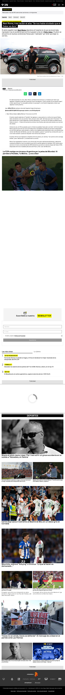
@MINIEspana (18, 110)
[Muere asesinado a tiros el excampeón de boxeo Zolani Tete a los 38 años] (17, 651)
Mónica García (5, 1)
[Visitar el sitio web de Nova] (25, 679)
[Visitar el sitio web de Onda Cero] (46, 679)
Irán (34, 1)
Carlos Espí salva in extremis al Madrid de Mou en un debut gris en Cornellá (31, 523)
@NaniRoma (11, 108)
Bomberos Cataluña (40, 1)
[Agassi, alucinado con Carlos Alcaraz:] (48, 470)
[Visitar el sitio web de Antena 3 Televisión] (5, 679)
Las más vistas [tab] (7, 352)
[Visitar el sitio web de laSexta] (12, 679)
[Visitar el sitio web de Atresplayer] (29, 683)
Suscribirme (32, 340)
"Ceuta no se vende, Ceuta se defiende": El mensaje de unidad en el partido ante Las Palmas (31, 637)
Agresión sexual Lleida (50, 1)
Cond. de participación (42, 691)
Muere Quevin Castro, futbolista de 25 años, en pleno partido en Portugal (15, 589)
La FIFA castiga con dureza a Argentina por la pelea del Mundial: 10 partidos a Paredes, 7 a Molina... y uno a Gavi (30, 152)
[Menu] (63, 5)
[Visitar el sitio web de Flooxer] (37, 683)
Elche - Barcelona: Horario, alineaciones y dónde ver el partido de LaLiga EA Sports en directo (46, 589)
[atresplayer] (59, 4)
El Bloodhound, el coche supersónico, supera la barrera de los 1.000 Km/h (27, 374)
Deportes (32, 416)
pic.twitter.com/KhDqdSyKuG (31, 110)
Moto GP (23, 17)
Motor (10, 17)
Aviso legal (13, 691)
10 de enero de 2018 (31, 114)
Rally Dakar (48, 32)
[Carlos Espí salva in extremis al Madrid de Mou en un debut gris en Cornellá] (32, 503)
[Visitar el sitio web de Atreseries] (39, 679)
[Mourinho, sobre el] (32, 546)
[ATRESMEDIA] (32, 674)
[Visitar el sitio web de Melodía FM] (60, 679)
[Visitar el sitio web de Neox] (19, 679)
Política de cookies (31, 691)
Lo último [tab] (37, 352)
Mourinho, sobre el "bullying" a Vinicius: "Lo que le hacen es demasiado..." (28, 565)
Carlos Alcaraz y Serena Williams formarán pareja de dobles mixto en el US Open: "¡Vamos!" (46, 661)
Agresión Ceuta (12, 1)
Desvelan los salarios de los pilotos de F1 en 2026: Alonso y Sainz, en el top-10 (29, 367)
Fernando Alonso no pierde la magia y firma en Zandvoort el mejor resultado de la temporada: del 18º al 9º (30, 358)
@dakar (7, 110)
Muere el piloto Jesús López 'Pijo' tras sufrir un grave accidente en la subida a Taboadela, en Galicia (31, 456)
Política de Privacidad (20, 335)
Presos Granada (20, 1)
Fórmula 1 (16, 17)
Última (54, 5)
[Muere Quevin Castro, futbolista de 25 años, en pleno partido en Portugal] (17, 579)
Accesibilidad (51, 691)
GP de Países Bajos (11, 355)
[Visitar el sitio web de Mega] (32, 679)
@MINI (11, 110)
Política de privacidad (21, 691)
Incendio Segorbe (28, 1)
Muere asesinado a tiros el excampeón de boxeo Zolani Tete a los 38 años (16, 661)
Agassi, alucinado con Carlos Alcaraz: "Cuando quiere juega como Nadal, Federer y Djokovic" (48, 480)
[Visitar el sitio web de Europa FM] (53, 679)
